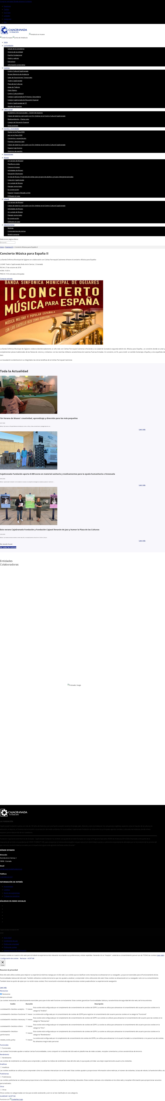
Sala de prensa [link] (9, 225)
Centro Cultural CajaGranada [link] (18, 71)
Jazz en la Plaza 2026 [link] (15, 135)
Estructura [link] (11, 62)
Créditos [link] (7, 890)
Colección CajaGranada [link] (16, 180)
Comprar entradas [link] (6, 1)
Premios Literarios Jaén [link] (16, 142)
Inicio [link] (6, 42)
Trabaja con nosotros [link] (11, 896)
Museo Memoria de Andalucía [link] (18, 74)
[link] (14, 34)
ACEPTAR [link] (31, 958)
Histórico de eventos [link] (15, 151)
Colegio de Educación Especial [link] (18, 122)
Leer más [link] (160, 955)
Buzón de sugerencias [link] (12, 893)
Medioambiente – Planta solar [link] (18, 119)
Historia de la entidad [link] (15, 52)
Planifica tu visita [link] (14, 164)
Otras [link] (2, 1086)
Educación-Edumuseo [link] (15, 174)
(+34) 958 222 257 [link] (6, 877)
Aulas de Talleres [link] (14, 87)
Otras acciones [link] (13, 126)
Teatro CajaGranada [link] (15, 81)
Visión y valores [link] (13, 58)
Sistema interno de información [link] (15, 950)
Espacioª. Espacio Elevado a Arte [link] (19, 193)
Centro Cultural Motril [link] (15, 94)
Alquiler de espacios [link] (15, 106)
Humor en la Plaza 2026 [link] (16, 132)
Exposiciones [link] (8, 154)
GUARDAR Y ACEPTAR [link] (7, 1096)
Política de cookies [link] (10, 947)
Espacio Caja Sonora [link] (15, 148)
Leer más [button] (142, 429)
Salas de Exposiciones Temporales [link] (20, 78)
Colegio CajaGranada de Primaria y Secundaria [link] (24, 97)
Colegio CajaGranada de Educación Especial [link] (23, 100)
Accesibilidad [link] (8, 887)
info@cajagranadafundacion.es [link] (11, 869)
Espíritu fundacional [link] (15, 55)
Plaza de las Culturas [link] (15, 84)
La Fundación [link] (8, 46)
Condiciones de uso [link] (11, 941)
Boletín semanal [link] (13, 234)
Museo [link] (6, 158)
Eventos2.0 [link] (9, 247)
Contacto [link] (28, 1)
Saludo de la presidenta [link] (16, 49)
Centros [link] (7, 68)
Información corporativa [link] (16, 65)
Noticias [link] (10, 228)
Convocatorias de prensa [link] (16, 231)
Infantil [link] (6, 199)
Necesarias (6, 994)
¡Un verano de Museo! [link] (15, 161)
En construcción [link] (13, 190)
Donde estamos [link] (19, 1)
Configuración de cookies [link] (9, 958)
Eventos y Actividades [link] (11, 129)
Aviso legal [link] (7, 938)
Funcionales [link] (4, 1045)
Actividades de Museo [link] (15, 170)
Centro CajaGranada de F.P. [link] (17, 103)
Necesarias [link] (4, 991)
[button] (7, 6)
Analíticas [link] (3, 1064)
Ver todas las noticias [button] (8, 547)
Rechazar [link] (23, 958)
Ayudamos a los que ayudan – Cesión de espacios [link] (25, 113)
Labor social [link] (8, 110)
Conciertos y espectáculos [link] (17, 138)
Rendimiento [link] (4, 1054)
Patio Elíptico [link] (12, 90)
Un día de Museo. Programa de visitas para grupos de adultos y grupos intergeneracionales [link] (40, 177)
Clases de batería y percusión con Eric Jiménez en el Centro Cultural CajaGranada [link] (36, 116)
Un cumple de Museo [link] (15, 183)
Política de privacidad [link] (11, 944)
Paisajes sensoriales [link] (15, 186)
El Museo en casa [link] (14, 196)
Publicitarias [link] (4, 1074)
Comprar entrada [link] (6, 279)
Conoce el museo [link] (14, 167)
